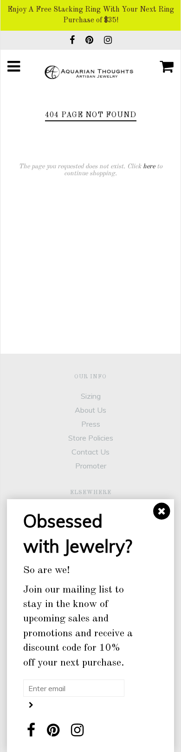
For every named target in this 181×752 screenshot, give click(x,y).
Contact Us (90, 451)
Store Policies (90, 437)
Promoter (90, 465)
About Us (90, 410)
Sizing (91, 396)
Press (90, 424)
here (149, 166)
